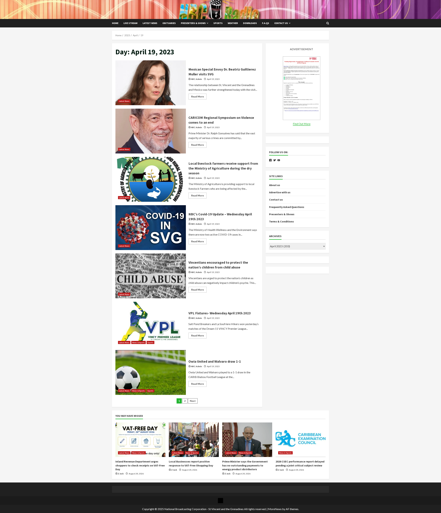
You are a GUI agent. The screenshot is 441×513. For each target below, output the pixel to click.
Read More (199, 97)
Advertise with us (279, 192)
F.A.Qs (265, 23)
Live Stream (130, 23)
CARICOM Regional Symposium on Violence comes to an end (150, 131)
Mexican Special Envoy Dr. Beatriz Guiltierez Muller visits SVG (150, 82)
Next (193, 400)
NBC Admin (196, 79)
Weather (233, 23)
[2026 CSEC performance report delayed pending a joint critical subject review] (301, 439)
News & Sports (138, 342)
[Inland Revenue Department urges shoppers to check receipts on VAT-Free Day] (140, 439)
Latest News (150, 23)
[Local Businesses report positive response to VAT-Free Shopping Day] (194, 439)
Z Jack (121, 473)
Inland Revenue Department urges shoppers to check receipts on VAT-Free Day (140, 465)
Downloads (250, 23)
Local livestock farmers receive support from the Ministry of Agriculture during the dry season (150, 179)
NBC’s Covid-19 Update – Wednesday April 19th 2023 (150, 227)
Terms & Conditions (281, 221)
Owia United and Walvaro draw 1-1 (150, 372)
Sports (218, 23)
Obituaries (169, 23)
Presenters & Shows (193, 23)
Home (115, 23)
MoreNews (275, 509)
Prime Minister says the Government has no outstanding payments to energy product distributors (245, 465)
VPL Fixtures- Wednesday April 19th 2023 (150, 324)
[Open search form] (327, 23)
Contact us (281, 23)
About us (274, 185)
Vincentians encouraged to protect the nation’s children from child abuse (150, 275)
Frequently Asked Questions (286, 207)
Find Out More (301, 123)
